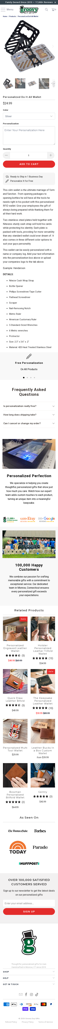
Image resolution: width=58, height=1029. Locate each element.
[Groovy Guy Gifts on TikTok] (37, 995)
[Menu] (1, 10)
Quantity (7, 149)
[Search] (46, 9)
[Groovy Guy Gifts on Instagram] (31, 995)
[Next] (52, 46)
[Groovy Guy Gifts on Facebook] (26, 995)
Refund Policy (11, 1022)
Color (5, 110)
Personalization (11, 123)
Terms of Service (45, 1022)
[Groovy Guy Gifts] (29, 10)
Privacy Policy (28, 1022)
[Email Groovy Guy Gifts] (21, 995)
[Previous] (5, 46)
